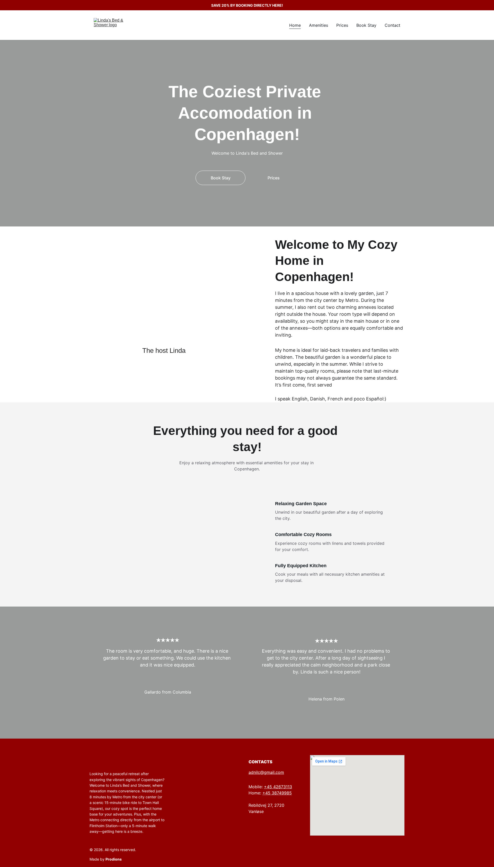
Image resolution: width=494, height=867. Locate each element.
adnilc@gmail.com (266, 772)
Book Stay (366, 25)
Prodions (113, 859)
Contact (392, 25)
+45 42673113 (278, 786)
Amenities (318, 25)
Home (295, 25)
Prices (342, 25)
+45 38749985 (277, 792)
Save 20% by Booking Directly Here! (247, 5)
